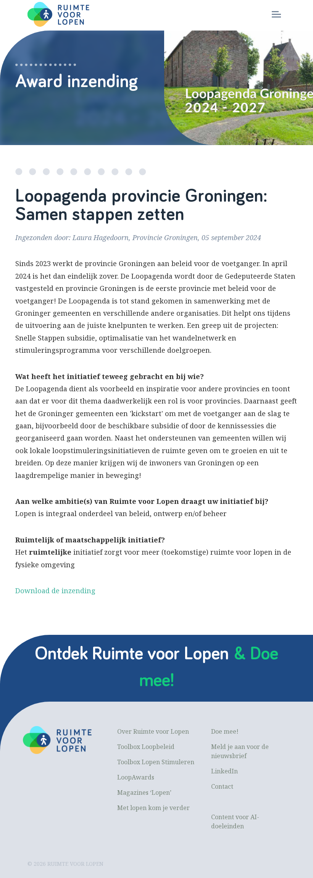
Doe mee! (225, 731)
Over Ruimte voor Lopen (153, 731)
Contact (222, 786)
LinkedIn (224, 771)
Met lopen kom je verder (153, 808)
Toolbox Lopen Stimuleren (155, 762)
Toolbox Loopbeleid (145, 746)
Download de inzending (55, 590)
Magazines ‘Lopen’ (144, 792)
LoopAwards (135, 777)
